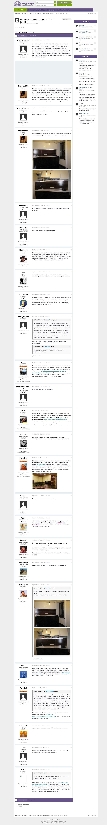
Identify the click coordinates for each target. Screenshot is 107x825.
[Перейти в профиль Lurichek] (23, 443)
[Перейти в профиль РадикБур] (23, 466)
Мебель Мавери (41, 464)
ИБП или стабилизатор (84, 48)
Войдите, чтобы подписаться (54, 19)
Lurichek (23, 434)
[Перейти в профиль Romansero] (23, 571)
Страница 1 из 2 (32, 35)
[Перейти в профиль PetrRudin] (77, 38)
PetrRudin (84, 38)
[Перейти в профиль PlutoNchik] (23, 214)
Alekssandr (85, 105)
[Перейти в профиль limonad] (23, 504)
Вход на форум (64, 2)
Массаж (81, 103)
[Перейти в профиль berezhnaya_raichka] (23, 397)
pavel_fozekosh (86, 74)
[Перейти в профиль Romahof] (23, 696)
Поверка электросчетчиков (85, 37)
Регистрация (64, 5)
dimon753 (23, 227)
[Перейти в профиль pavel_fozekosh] (77, 73)
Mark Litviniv (23, 585)
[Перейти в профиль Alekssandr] (77, 104)
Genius (23, 363)
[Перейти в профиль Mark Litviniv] (23, 593)
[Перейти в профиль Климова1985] (23, 94)
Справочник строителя (39, 10)
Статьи (29, 10)
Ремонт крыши (82, 73)
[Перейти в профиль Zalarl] (23, 419)
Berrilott (84, 115)
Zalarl (23, 410)
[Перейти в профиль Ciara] (23, 778)
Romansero (23, 562)
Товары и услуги (51, 10)
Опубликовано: (38, 40)
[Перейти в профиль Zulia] (23, 756)
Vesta (23, 518)
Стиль (49, 819)
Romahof (23, 688)
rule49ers (84, 26)
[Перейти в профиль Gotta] (77, 88)
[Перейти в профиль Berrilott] (77, 114)
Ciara (23, 769)
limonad (23, 496)
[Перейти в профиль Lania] (23, 674)
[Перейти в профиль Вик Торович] (23, 303)
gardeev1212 (84, 32)
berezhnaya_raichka (23, 387)
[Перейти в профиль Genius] (23, 371)
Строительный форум (20, 10)
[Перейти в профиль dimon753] (23, 236)
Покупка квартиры (83, 31)
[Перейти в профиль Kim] (23, 281)
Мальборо (23, 250)
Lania (23, 666)
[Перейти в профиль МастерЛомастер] (17, 20)
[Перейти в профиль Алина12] (23, 549)
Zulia (23, 747)
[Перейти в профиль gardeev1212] (77, 32)
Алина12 (23, 540)
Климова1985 (23, 86)
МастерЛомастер (27, 24)
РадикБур (23, 458)
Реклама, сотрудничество (63, 10)
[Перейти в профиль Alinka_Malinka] (23, 325)
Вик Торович (23, 294)
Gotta (84, 90)
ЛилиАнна (23, 725)
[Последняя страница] (26, 36)
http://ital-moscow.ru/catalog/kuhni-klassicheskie (55, 419)
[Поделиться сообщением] (71, 40)
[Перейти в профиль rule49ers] (77, 26)
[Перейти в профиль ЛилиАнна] (23, 734)
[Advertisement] (43, 73)
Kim (23, 272)
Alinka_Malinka (23, 316)
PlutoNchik (23, 205)
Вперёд (22, 35)
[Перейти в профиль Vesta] (23, 526)
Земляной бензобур (83, 113)
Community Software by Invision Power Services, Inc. (53, 822)
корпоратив (81, 25)
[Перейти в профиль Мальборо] (23, 258)
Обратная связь (56, 819)
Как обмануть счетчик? (84, 43)
